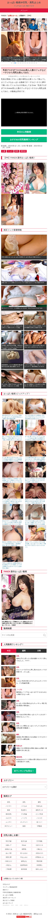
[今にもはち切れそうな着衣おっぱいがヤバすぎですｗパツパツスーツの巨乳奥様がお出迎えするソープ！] (35, 414)
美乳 (24, 802)
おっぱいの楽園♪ (8, 895)
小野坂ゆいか (39, 857)
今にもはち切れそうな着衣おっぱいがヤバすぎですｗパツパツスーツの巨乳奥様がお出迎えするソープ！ (35, 417)
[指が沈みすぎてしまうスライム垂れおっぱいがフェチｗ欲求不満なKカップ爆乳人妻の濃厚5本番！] (12, 414)
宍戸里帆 (39, 841)
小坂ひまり (8, 861)
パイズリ (8, 806)
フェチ (10, 151)
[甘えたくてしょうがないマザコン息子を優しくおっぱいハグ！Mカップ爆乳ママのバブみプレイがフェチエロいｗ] (35, 540)
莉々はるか (24, 853)
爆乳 (39, 802)
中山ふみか (24, 857)
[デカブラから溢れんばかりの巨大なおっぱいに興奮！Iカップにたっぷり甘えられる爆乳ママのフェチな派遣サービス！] (35, 519)
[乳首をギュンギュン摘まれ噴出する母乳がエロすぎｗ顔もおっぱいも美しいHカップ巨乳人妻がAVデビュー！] (35, 498)
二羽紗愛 (8, 869)
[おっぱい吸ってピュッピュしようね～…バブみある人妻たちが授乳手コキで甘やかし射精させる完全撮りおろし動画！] (35, 435)
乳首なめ (39, 806)
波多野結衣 (24, 865)
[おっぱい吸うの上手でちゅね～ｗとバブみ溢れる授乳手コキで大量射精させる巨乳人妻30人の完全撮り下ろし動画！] (12, 456)
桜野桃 (24, 849)
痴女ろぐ (6, 890)
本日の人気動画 (24, 132)
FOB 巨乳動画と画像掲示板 (12, 892)
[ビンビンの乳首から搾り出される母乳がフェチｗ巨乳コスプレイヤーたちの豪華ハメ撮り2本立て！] (35, 477)
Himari (24, 845)
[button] (45, 635)
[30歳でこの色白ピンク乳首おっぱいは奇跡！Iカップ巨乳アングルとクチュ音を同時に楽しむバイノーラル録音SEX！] (12, 477)
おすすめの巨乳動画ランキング (24, 139)
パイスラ (39, 818)
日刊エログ (6, 884)
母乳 (16, 151)
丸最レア (8, 845)
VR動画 (39, 826)
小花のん (8, 865)
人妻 (3, 151)
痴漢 (24, 826)
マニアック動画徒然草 (10, 887)
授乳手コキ (39, 810)
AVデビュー (8, 826)
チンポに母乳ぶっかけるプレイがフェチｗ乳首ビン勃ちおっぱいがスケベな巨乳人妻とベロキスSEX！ (12, 501)
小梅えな (39, 849)
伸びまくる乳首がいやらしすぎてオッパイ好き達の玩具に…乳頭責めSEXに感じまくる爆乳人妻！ (12, 543)
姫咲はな (24, 861)
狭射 (8, 810)
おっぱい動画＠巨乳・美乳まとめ (24, 2)
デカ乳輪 (24, 814)
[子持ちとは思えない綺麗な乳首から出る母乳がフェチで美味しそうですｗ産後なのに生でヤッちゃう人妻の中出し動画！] (12, 561)
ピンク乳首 (39, 814)
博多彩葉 (39, 861)
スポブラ (8, 818)
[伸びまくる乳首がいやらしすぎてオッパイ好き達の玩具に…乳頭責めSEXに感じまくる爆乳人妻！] (12, 540)
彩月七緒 (24, 841)
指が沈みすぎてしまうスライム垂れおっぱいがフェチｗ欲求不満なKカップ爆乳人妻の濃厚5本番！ (12, 417)
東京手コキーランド (9, 898)
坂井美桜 (24, 869)
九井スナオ (39, 845)
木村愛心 (39, 865)
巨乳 (8, 802)
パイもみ (24, 806)
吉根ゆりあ (8, 849)
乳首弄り (24, 810)
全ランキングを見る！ (24, 771)
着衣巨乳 (8, 814)
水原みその (39, 853)
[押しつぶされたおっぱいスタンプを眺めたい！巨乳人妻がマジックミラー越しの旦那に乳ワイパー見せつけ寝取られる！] (12, 435)
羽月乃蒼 (8, 841)
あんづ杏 (8, 853)
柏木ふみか (39, 869)
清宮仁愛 (8, 857)
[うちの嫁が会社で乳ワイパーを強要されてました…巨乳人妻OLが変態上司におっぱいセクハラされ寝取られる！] (35, 456)
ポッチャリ (24, 822)
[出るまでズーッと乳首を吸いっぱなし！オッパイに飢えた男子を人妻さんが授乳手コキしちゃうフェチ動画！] (12, 519)
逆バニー (39, 822)
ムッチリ (8, 822)
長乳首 (23, 151)
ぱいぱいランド (8, 903)
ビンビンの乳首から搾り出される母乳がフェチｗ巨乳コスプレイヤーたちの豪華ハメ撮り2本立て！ (35, 480)
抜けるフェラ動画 (8, 900)
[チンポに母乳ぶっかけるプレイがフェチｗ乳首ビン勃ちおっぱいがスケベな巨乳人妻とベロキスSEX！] (12, 498)
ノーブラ (24, 818)
